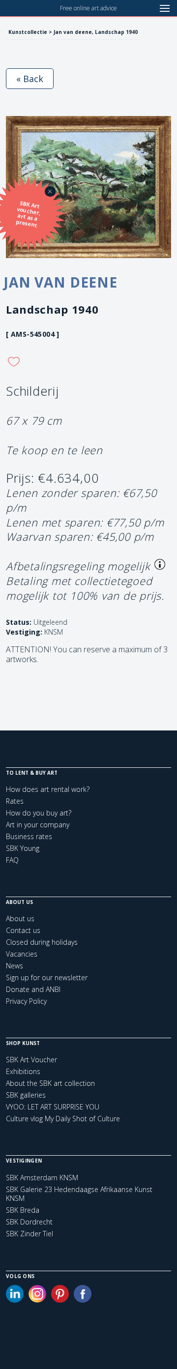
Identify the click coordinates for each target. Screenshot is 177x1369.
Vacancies (21, 954)
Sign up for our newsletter (47, 977)
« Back (29, 79)
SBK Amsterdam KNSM (42, 1177)
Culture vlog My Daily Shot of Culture (63, 1118)
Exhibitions (23, 1071)
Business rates (29, 836)
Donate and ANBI (33, 989)
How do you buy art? (38, 812)
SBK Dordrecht (29, 1222)
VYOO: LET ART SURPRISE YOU (52, 1106)
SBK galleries (26, 1095)
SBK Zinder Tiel (29, 1233)
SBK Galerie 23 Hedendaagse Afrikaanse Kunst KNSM (79, 1194)
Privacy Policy (26, 1001)
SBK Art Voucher (31, 1059)
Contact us (23, 930)
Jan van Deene (60, 282)
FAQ (12, 860)
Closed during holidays (42, 942)
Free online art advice (88, 8)
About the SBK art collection (50, 1083)
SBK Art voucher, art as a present (28, 214)
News (14, 965)
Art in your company (37, 824)
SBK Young (22, 848)
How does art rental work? (47, 789)
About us (20, 918)
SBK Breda (22, 1210)
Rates (15, 801)
